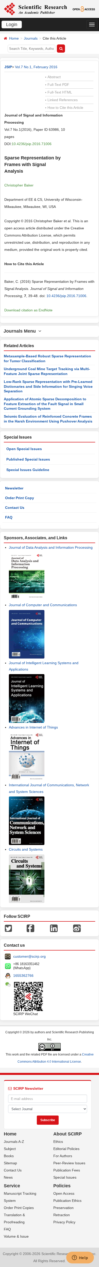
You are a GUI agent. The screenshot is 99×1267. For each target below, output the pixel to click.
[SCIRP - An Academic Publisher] (35, 9)
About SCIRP (67, 1133)
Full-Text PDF (57, 85)
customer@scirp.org (29, 956)
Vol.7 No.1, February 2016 (36, 67)
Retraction (61, 1215)
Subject (10, 1149)
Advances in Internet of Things (33, 727)
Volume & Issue (16, 1236)
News (8, 1177)
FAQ (8, 517)
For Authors (62, 1156)
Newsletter (14, 488)
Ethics (58, 1142)
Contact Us (14, 508)
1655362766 (23, 975)
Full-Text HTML (58, 92)
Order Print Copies (19, 1208)
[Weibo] (77, 928)
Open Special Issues (24, 449)
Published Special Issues (28, 459)
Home (14, 38)
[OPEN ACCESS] (83, 9)
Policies (62, 1185)
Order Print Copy (19, 498)
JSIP (8, 67)
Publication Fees (66, 1170)
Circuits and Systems (26, 849)
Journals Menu (21, 331)
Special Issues (64, 1177)
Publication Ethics (67, 1201)
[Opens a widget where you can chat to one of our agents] (80, 1258)
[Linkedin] (54, 928)
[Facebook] (30, 928)
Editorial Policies (66, 1149)
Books (9, 1156)
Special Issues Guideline (27, 470)
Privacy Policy (64, 1222)
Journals (31, 38)
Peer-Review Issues (69, 1163)
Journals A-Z (14, 1142)
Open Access (63, 1193)
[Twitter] (8, 928)
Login (11, 24)
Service (12, 1185)
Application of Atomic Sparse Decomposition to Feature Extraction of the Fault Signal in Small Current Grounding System (45, 403)
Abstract (53, 77)
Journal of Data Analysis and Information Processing (51, 547)
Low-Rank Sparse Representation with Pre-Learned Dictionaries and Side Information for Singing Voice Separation (48, 386)
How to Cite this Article (64, 107)
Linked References (61, 100)
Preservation (63, 1208)
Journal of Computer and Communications (43, 605)
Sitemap (10, 1163)
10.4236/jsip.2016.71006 (32, 144)
